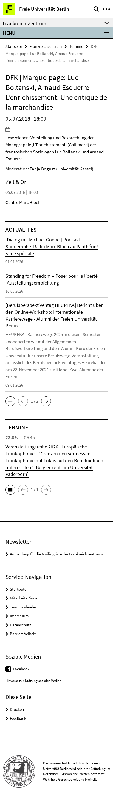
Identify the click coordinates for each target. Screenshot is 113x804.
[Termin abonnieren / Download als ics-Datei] (56, 129)
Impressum (19, 615)
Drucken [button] (17, 709)
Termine (76, 46)
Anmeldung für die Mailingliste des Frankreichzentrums (56, 554)
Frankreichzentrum (46, 46)
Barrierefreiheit (23, 633)
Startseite (13, 46)
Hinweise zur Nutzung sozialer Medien (33, 680)
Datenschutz (20, 624)
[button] (10, 401)
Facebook (21, 668)
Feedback (18, 718)
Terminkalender (23, 607)
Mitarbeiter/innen (24, 598)
